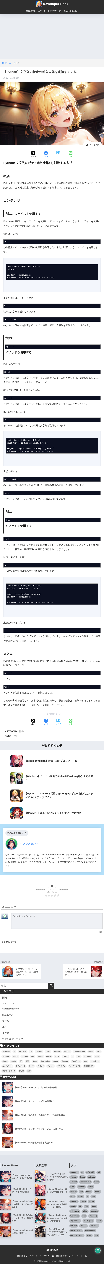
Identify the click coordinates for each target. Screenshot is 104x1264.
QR (21, 1061)
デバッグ (40, 1066)
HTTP (57, 1056)
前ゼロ (21, 1071)
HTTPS (65, 1056)
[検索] (51, 986)
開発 (21, 731)
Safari (35, 1061)
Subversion (45, 1061)
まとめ (5, 1033)
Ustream (64, 1061)
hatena (49, 1056)
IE (72, 1056)
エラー (5, 1027)
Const (48, 1052)
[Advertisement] (52, 34)
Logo (78, 1056)
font (32, 1056)
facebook (6, 1056)
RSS (27, 1061)
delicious (57, 1052)
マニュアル (10, 1003)
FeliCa (15, 1056)
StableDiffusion (71, 11)
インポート (95, 1061)
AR (31, 1052)
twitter (55, 1061)
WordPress (76, 1061)
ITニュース (8, 1015)
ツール (5, 1021)
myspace (87, 1056)
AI (16, 736)
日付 (29, 1071)
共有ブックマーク (8, 1071)
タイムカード (20, 1066)
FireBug (25, 1056)
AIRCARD (22, 1052)
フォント (50, 1066)
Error (99, 1052)
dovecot (67, 1052)
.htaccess (6, 1052)
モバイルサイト (74, 1066)
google (40, 1056)
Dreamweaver (79, 1052)
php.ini (4, 1061)
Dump (90, 1052)
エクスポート (7, 1066)
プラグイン (61, 1066)
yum (85, 1061)
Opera (97, 1056)
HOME (53, 1250)
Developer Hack (55, 4)
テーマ (31, 1066)
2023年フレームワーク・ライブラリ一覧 (43, 11)
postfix (13, 1061)
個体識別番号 (89, 1066)
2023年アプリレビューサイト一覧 (71, 1256)
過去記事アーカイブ (12, 1039)
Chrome (39, 1052)
